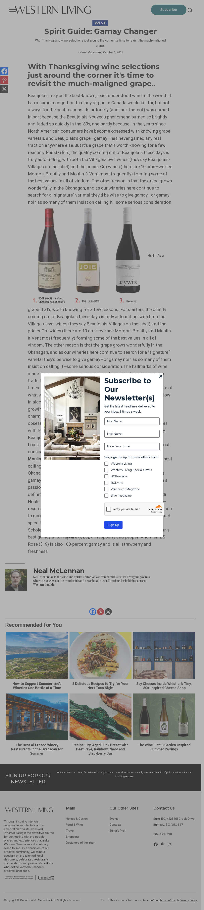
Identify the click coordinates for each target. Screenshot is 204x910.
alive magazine (121, 495)
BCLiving (117, 483)
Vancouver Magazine (125, 489)
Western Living (121, 463)
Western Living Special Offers (131, 470)
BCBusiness (119, 476)
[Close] (160, 376)
